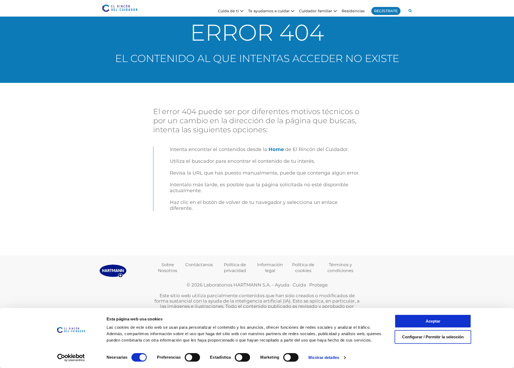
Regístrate (386, 11)
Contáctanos (199, 264)
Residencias (353, 10)
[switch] (192, 357)
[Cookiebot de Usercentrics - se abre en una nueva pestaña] (71, 358)
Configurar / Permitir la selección (433, 337)
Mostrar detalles (323, 357)
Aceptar (433, 321)
